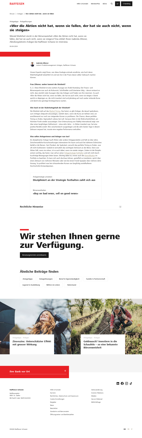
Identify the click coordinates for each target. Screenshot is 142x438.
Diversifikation (90, 155)
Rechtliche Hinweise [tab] (31, 206)
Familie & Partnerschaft (95, 279)
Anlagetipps (28, 279)
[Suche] (112, 3)
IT (131, 429)
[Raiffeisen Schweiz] (17, 3)
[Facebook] (122, 383)
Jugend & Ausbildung (31, 285)
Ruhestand (71, 285)
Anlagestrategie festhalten (74, 153)
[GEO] (65, 371)
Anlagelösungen (46, 279)
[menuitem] (82, 3)
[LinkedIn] (117, 383)
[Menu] (117, 3)
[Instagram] (126, 383)
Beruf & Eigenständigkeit (69, 279)
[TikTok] (130, 383)
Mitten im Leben (53, 285)
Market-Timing (54, 111)
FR (128, 429)
